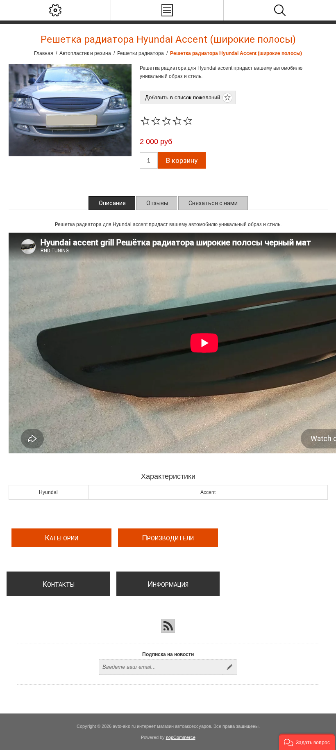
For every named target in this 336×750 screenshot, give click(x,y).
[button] (307, 742)
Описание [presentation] (112, 203)
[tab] (112, 203)
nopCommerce (180, 737)
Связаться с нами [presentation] (213, 203)
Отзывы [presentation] (157, 203)
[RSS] (168, 625)
